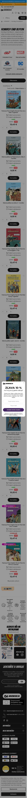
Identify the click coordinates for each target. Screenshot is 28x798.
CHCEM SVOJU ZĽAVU (13, 410)
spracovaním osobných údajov (10, 414)
